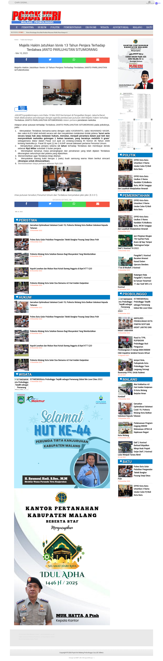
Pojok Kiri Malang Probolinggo (82, 652)
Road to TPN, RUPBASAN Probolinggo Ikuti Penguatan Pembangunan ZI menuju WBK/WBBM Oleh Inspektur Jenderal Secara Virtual (134, 345)
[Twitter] (50, 60)
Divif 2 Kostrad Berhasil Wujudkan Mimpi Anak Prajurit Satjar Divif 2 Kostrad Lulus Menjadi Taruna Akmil (135, 448)
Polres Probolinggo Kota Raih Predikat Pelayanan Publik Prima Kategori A (46, 32)
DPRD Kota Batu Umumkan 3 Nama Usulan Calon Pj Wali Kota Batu (142, 164)
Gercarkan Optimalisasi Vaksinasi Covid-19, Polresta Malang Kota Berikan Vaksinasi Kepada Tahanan (69, 227)
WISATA (104, 27)
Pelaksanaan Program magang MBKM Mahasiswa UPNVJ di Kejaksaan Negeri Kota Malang (135, 429)
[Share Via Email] (98, 60)
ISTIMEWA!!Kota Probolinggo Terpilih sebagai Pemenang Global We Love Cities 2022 (66, 379)
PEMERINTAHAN (72, 27)
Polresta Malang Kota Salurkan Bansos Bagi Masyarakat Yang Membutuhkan (63, 254)
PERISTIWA (28, 27)
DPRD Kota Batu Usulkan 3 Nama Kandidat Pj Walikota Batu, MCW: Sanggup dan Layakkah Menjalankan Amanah (135, 182)
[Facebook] (26, 60)
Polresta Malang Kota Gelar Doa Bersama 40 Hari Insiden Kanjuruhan (59, 283)
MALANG (137, 27)
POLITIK (55, 27)
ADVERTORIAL (121, 27)
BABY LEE (78, 658)
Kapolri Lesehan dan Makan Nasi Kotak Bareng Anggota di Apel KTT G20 (61, 268)
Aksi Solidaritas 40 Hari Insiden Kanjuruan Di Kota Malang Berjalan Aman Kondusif (135, 390)
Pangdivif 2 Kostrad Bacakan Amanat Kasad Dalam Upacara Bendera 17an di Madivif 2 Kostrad (134, 261)
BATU (149, 27)
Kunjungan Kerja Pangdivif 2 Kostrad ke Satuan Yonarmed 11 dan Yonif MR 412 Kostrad (135, 281)
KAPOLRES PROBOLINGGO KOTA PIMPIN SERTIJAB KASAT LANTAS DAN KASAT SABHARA (135, 324)
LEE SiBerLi (100, 652)
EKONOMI (91, 27)
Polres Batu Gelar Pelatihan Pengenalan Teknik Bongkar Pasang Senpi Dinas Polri (64, 239)
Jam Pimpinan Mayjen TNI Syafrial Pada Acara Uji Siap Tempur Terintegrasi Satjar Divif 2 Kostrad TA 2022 (135, 242)
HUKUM (42, 27)
